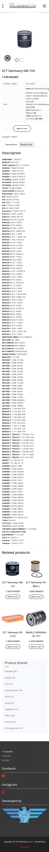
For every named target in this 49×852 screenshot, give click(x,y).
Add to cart (22, 128)
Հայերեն (8, 751)
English (6, 760)
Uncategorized (11, 728)
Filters (14, 136)
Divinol (8, 677)
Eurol (7, 696)
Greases (9, 722)
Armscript (24, 846)
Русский (7, 755)
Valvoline (9, 671)
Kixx (7, 684)
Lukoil (7, 703)
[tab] (11, 144)
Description (11, 144)
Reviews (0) (26, 144)
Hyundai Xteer (11, 690)
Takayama (9, 709)
